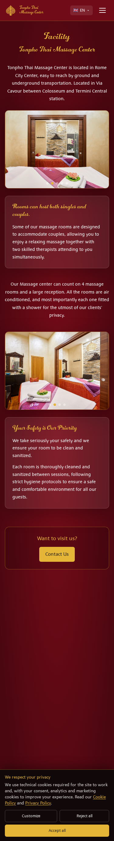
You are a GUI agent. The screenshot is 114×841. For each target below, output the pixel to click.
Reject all (84, 816)
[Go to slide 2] (52, 183)
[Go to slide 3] (57, 183)
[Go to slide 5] (67, 183)
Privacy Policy (38, 803)
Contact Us (57, 554)
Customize (31, 816)
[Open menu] (102, 10)
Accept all (57, 830)
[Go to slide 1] (47, 183)
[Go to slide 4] (62, 183)
